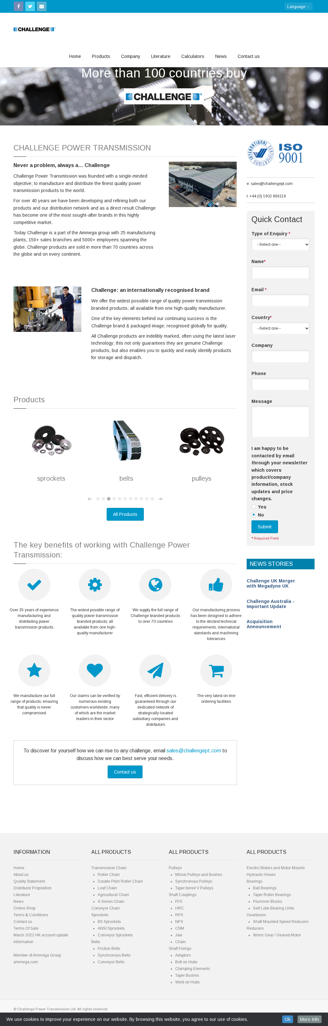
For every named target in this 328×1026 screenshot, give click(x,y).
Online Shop (24, 908)
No (261, 514)
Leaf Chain (107, 888)
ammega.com (25, 962)
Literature (160, 56)
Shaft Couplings (182, 895)
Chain (180, 942)
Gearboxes (256, 915)
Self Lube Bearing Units (273, 908)
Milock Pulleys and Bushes (198, 874)
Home (75, 56)
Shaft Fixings (180, 948)
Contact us (249, 56)
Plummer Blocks (267, 901)
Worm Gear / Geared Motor (277, 935)
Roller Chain (109, 874)
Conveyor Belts (111, 962)
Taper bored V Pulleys (194, 888)
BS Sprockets (109, 921)
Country (261, 317)
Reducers (255, 928)
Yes (262, 506)
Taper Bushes (187, 975)
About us (21, 874)
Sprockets (99, 915)
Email (258, 289)
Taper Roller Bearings (272, 895)
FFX (178, 901)
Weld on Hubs (187, 982)
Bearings (254, 881)
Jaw (178, 935)
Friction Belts (109, 948)
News (221, 56)
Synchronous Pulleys (193, 881)
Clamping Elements (192, 968)
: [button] (297, 6)
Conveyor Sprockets (115, 935)
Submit (265, 526)
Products (101, 56)
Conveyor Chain (105, 908)
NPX (179, 921)
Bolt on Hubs (186, 962)
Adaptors (183, 955)
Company (130, 56)
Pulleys (175, 868)
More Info (309, 1019)
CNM (179, 928)
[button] (24, 80)
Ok (288, 1019)
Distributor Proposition (32, 888)
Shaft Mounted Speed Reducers (280, 921)
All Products (125, 514)
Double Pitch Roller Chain (120, 881)
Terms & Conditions (30, 915)
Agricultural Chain (113, 895)
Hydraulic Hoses (261, 874)
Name (258, 261)
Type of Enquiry (270, 233)
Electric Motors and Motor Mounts (276, 868)
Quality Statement (29, 881)
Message (261, 401)
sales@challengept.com (194, 750)
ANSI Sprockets (111, 928)
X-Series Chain (111, 901)
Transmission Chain (109, 868)
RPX (179, 915)
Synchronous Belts (114, 955)
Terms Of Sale (25, 928)
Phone (258, 373)
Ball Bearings (264, 888)
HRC (179, 908)
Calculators (192, 56)
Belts (95, 942)
